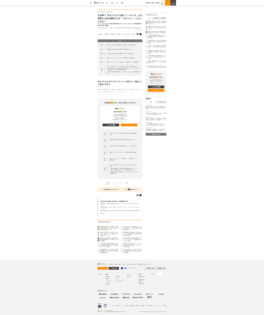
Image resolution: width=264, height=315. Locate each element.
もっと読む (102, 213)
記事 (112, 2)
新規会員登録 (111, 125)
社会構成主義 (106, 34)
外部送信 (164, 305)
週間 (156, 18)
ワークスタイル (109, 282)
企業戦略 (100, 34)
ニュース (107, 2)
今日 (149, 18)
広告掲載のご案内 (150, 268)
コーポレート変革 (119, 280)
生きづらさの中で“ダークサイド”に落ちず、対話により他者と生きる (122, 66)
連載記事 (107, 284)
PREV (108, 183)
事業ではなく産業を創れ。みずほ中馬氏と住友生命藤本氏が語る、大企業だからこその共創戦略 (109, 239)
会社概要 (142, 305)
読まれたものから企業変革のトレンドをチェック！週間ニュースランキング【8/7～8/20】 (156, 114)
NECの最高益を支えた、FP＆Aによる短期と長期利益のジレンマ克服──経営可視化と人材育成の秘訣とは (109, 251)
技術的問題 (112, 34)
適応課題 (118, 34)
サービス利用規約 (148, 305)
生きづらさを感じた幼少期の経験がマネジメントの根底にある (120, 53)
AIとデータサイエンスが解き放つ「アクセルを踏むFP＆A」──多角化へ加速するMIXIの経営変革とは (132, 228)
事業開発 (107, 276)
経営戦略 (117, 276)
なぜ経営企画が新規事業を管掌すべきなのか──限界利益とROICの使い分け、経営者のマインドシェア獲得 (109, 245)
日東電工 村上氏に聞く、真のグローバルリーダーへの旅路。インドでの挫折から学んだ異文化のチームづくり (109, 234)
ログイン (129, 125)
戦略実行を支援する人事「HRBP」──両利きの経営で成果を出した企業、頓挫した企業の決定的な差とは (109, 228)
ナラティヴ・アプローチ (126, 34)
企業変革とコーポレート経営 (142, 283)
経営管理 (158, 2)
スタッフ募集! (125, 305)
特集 (122, 2)
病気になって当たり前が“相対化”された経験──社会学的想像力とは (121, 45)
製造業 (152, 2)
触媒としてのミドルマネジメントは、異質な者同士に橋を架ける (121, 57)
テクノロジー (118, 282)
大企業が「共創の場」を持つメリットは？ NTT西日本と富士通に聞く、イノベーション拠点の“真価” (132, 245)
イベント (117, 2)
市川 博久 (99, 27)
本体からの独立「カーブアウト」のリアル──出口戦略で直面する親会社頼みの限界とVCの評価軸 (132, 251)
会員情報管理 (132, 305)
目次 (120, 40)
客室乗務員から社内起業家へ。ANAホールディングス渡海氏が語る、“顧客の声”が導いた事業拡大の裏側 (132, 234)
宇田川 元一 (107, 27)
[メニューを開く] (91, 3)
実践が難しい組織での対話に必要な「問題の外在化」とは (119, 49)
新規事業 (148, 2)
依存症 (134, 34)
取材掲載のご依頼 (161, 268)
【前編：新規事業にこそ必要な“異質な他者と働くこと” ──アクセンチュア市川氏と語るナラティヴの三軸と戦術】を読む (123, 69)
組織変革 (107, 278)
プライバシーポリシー (157, 305)
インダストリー (109, 280)
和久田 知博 (125, 27)
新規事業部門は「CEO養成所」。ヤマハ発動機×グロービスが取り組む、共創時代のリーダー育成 (156, 130)
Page (101, 45)
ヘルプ (113, 305)
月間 (163, 18)
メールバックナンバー (121, 121)
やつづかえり (115, 27)
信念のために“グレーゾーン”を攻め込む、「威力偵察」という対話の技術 (123, 62)
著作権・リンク (119, 305)
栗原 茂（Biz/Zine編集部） (135, 27)
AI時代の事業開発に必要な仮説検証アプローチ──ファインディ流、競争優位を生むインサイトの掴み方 (132, 239)
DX (116, 278)
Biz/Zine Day (129, 276)
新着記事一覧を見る (156, 134)
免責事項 (137, 305)
